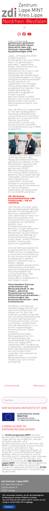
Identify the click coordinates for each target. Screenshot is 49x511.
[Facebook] (24, 35)
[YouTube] (29, 35)
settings (29, 502)
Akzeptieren (9, 507)
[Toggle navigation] (24, 27)
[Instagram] (19, 35)
